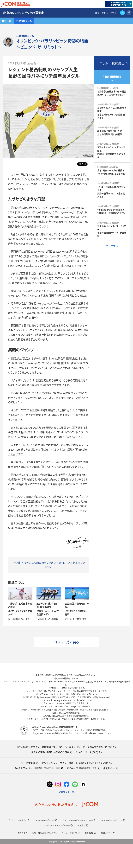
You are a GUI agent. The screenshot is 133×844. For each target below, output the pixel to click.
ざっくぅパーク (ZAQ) (86, 752)
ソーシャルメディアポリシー (57, 825)
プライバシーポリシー (45, 820)
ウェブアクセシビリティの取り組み (78, 820)
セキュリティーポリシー (111, 820)
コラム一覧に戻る (111, 63)
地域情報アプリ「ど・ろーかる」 (59, 746)
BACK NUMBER (112, 76)
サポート (88, 763)
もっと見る (112, 246)
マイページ (81, 768)
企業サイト (109, 768)
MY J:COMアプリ (26, 746)
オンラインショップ (52, 763)
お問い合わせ (107, 832)
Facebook (129, 12)
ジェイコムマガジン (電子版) (97, 746)
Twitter (122, 12)
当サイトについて (69, 832)
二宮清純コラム (24, 20)
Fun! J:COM (37, 768)
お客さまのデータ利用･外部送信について (36, 832)
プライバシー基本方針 (17, 820)
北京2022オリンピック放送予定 (23, 12)
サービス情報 (28, 763)
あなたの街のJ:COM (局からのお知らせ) (51, 752)
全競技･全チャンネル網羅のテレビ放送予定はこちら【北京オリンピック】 (49, 565)
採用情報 (89, 832)
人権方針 (81, 825)
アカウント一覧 (66, 791)
